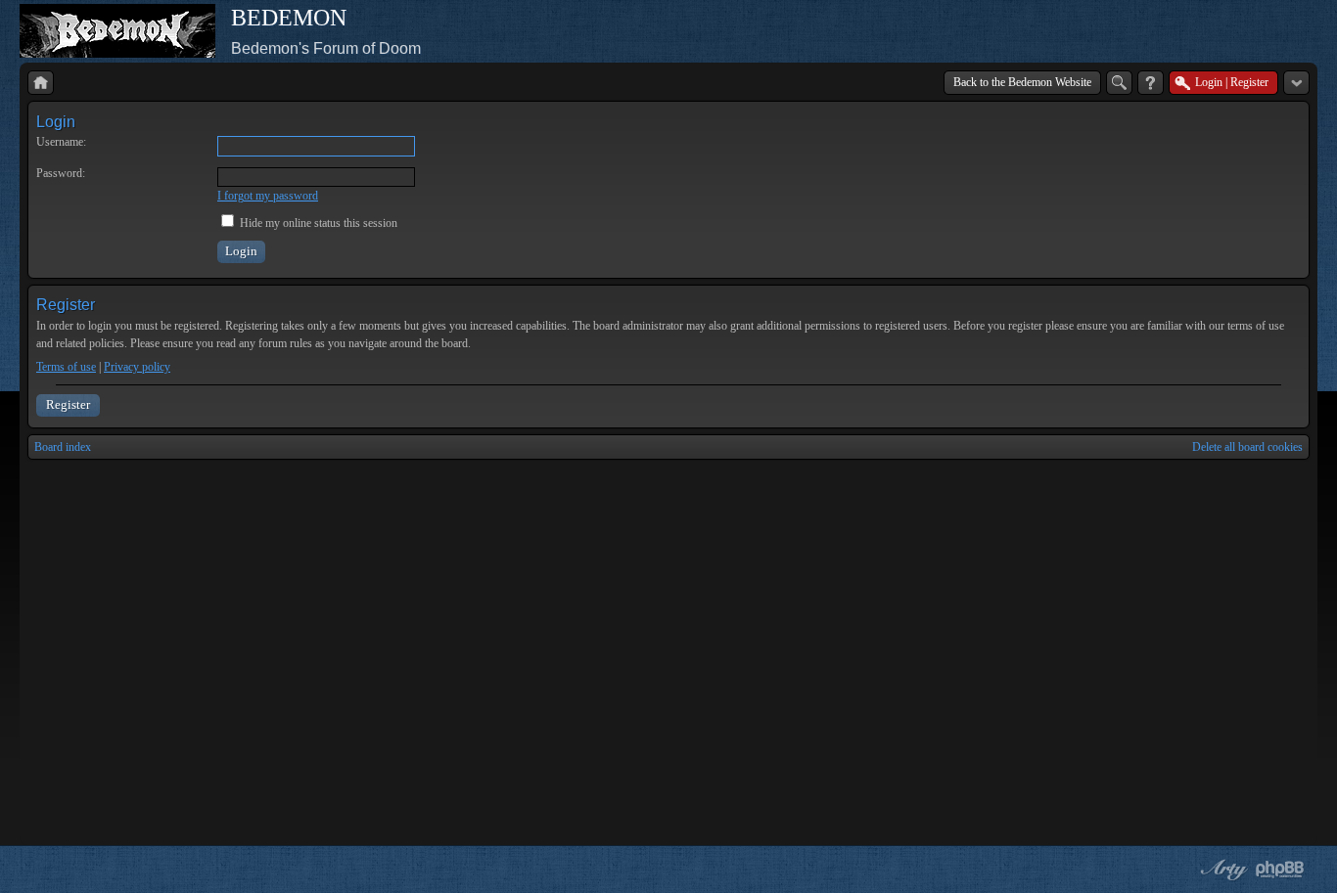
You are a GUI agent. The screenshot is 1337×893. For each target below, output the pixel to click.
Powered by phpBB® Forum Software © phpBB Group (1280, 869)
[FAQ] (1150, 82)
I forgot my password (267, 195)
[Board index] (40, 82)
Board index (62, 447)
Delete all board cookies (1247, 447)
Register (68, 404)
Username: (61, 142)
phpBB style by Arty (1221, 869)
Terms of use (66, 367)
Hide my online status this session (317, 223)
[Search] (1119, 82)
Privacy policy (137, 367)
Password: (60, 173)
